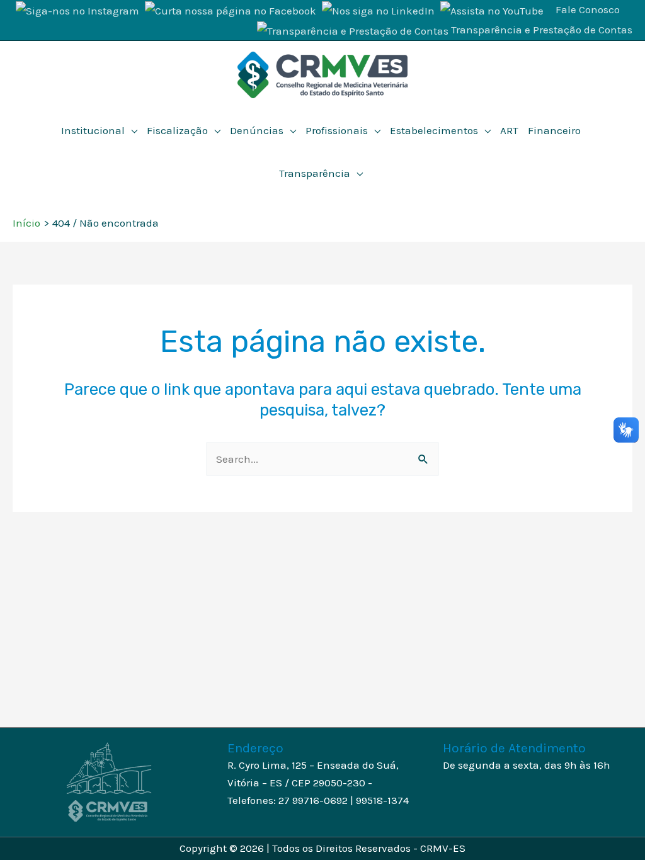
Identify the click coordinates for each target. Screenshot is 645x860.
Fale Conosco (588, 9)
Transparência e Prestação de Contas (541, 29)
